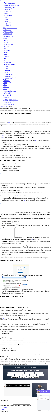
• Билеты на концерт (6, 57)
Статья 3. (3, 134)
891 (32, 239)
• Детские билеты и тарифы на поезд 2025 (8, 104)
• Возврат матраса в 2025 (6, 60)
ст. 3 (7, 314)
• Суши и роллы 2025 (6, 87)
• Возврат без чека (5, 42)
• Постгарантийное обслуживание (7, 33)
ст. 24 (46, 342)
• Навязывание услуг (6, 13)
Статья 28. (3, 135)
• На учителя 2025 (5, 66)
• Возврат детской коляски (6, 50)
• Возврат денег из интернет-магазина (8, 36)
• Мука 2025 (4, 86)
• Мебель (4, 58)
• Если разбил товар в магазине (7, 10)
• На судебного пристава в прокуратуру (8, 74)
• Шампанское (5, 85)
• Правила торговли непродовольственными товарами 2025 (11, 5)
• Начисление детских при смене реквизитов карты (9, 91)
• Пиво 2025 (4, 84)
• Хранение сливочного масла (7, 82)
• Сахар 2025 (5, 89)
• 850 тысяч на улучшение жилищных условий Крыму (10, 96)
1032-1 (9, 122)
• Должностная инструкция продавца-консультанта (9, 6)
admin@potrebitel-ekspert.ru (5, 407)
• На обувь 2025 (5, 29)
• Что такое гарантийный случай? (7, 34)
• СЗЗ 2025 (6, 23)
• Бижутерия (4, 49)
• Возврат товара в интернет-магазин (8, 35)
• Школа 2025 (6, 17)
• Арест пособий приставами (7, 93)
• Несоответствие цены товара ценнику (8, 4)
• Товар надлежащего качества (7, 39)
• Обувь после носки (6, 52)
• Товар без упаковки (6, 46)
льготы (25, 200)
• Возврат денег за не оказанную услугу (8, 44)
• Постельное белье (5, 47)
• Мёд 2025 (4, 88)
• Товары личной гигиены (6, 51)
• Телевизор (4, 61)
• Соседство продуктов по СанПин (7, 11)
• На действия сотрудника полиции (7, 76)
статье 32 (11, 197)
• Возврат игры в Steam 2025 (7, 62)
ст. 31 (26, 246)
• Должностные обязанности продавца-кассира (9, 7)
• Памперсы (4, 53)
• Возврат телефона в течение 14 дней (8, 55)
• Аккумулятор (5, 54)
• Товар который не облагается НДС (8, 8)
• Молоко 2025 (5, 83)
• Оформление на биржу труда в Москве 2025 (10, 99)
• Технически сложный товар (7, 43)
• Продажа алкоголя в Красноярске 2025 (10, 3)
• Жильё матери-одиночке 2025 (7, 102)
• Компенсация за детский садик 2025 (8, 14)
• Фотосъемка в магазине (6, 9)
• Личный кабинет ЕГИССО (7, 92)
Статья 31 (3, 136)
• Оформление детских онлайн (7, 90)
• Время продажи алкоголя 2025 (8, 2)
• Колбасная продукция (6, 80)
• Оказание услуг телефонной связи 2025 (8, 15)
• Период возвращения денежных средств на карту (9, 41)
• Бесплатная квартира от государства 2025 (8, 101)
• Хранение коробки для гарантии (7, 31)
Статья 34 (3, 137)
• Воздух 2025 (6, 19)
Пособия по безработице (5, 106)
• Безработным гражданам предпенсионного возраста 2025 (10, 100)
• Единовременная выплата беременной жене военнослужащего (11, 94)
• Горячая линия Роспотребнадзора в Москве (9, 64)
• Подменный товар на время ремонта (8, 32)
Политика (3, 409)
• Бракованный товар (6, 40)
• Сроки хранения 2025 (8, 25)
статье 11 (45, 336)
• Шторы (4, 59)
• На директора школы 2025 (6, 70)
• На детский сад (5, 68)
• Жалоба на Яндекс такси (6, 72)
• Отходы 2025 (6, 21)
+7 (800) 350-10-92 (7, 127)
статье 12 (32, 199)
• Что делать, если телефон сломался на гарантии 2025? (10, 28)
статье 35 (28, 345)
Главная (1, 106)
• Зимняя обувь (5, 48)
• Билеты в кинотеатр (6, 56)
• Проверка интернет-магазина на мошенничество (9, 37)
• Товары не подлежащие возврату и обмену (9, 45)
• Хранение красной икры (6, 81)
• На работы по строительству (7, 30)
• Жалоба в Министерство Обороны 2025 (8, 78)
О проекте (3, 408)
